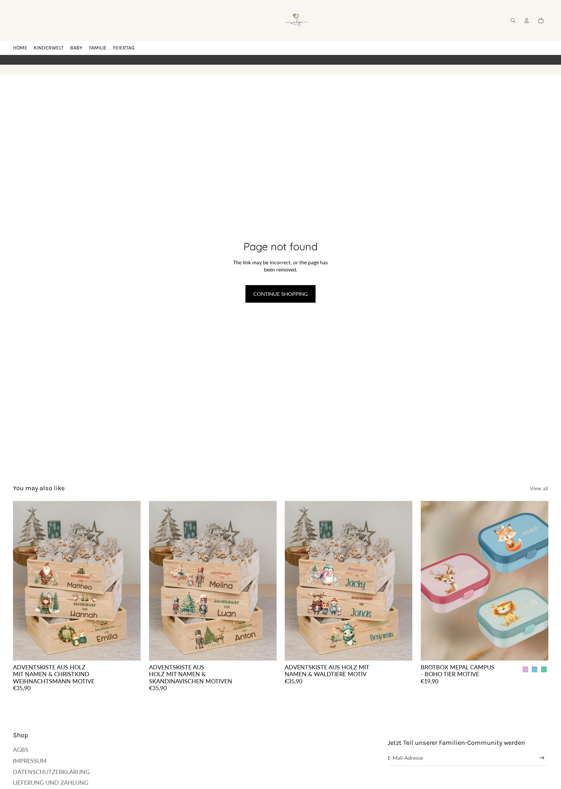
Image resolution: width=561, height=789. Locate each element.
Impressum (30, 760)
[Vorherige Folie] (22, 580)
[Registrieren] (542, 758)
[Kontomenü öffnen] (526, 20)
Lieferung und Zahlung (50, 782)
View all (539, 488)
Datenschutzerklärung (51, 771)
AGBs (20, 749)
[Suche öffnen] (513, 20)
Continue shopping (280, 294)
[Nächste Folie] (131, 580)
